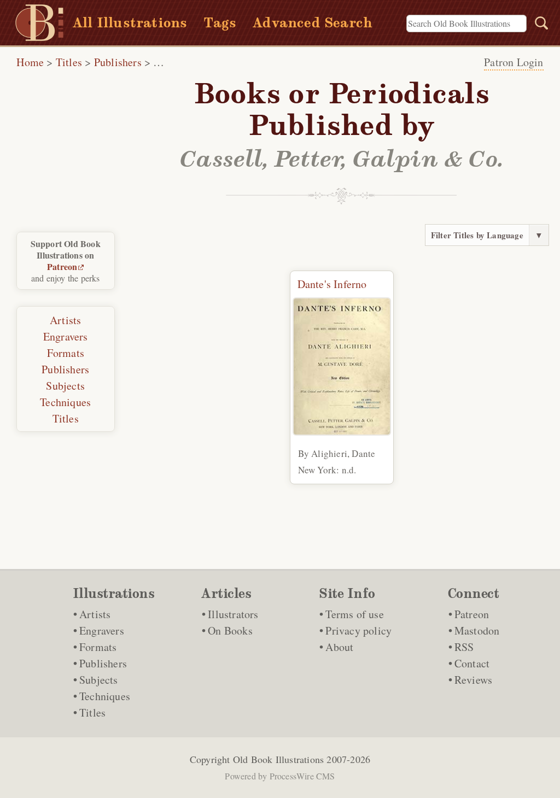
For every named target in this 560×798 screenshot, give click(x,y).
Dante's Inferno (332, 284)
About (339, 646)
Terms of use (354, 614)
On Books (230, 630)
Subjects (65, 385)
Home (30, 62)
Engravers (65, 336)
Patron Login (513, 62)
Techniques (65, 402)
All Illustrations (130, 22)
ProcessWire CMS (302, 776)
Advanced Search (312, 22)
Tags (219, 22)
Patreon (62, 266)
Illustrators (233, 614)
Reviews (473, 679)
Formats (65, 352)
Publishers (118, 62)
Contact (471, 663)
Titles (69, 62)
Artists (65, 320)
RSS (464, 646)
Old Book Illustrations (278, 759)
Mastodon (477, 630)
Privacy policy (358, 630)
